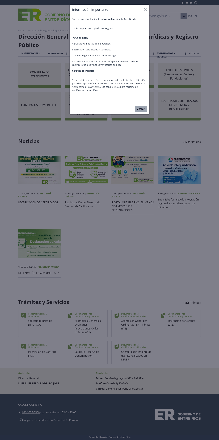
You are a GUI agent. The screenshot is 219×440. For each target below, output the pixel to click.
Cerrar (141, 109)
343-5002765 (106, 83)
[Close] (145, 9)
